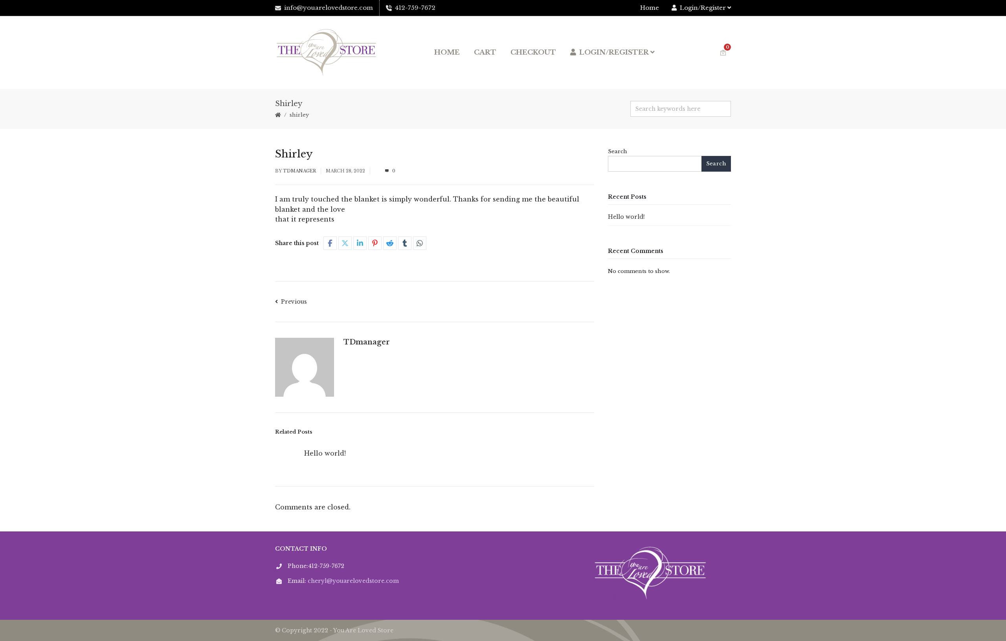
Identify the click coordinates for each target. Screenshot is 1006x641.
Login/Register (703, 7)
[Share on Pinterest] (375, 243)
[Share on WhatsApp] (419, 243)
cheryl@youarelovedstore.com (353, 580)
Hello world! (325, 453)
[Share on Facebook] (330, 243)
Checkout (533, 52)
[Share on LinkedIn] (360, 243)
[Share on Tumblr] (404, 243)
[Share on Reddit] (390, 243)
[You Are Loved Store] (326, 52)
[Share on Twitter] (345, 243)
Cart (485, 52)
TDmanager (299, 171)
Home (649, 7)
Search (617, 151)
